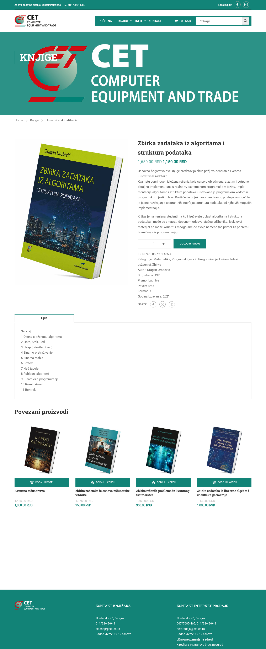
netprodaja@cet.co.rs (191, 629)
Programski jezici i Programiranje (195, 259)
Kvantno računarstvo (29, 491)
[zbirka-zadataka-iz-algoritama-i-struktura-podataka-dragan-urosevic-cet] (71, 212)
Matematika (162, 259)
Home (19, 120)
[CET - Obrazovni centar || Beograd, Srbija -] (35, 21)
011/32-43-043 (105, 623)
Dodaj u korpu (190, 243)
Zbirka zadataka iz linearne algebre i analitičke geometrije (223, 493)
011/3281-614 (76, 5)
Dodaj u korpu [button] (44, 482)
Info (138, 21)
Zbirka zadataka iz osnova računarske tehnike (102, 493)
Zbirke (156, 265)
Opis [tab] (44, 318)
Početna (105, 21)
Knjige (123, 21)
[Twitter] (162, 304)
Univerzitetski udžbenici (62, 120)
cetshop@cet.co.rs (108, 629)
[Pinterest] (172, 304)
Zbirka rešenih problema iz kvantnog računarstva (163, 493)
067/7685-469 (186, 623)
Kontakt (155, 21)
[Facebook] (153, 304)
